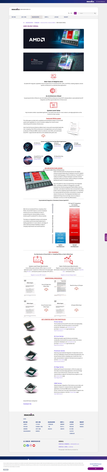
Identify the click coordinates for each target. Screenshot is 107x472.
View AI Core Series (58, 345)
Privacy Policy (5, 469)
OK (95, 468)
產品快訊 (50, 429)
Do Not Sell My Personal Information (95, 464)
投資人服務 (38, 429)
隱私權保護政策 (26, 431)
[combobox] (87, 13)
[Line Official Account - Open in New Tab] (24, 445)
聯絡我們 (66, 17)
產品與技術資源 (35, 17)
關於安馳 (14, 17)
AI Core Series (59, 336)
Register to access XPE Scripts (38, 275)
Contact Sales (61, 359)
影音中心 (62, 426)
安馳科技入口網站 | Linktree (66, 447)
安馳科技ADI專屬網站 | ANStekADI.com (69, 444)
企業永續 (56, 17)
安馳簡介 (25, 424)
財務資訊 (38, 431)
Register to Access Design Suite (68, 275)
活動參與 (62, 429)
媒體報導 (62, 424)
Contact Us (27, 404)
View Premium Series (59, 361)
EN (71, 13)
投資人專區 (23, 17)
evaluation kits (62, 329)
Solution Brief (37, 144)
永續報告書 (72, 433)
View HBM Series (58, 394)
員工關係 (72, 429)
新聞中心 (47, 17)
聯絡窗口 (82, 426)
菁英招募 (25, 426)
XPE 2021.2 (29, 271)
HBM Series (58, 383)
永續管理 (72, 424)
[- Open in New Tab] (43, 137)
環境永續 (72, 426)
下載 (49, 426)
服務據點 (25, 429)
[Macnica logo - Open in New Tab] (90, 1)
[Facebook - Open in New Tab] (27, 445)
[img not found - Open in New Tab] (31, 445)
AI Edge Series (59, 367)
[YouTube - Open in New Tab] (34, 445)
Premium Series (59, 351)
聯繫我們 (82, 424)
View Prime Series (58, 330)
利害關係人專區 (39, 426)
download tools (71, 327)
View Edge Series (58, 377)
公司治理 (38, 424)
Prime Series (58, 322)
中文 (75, 13)
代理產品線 (50, 424)
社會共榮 (72, 431)
